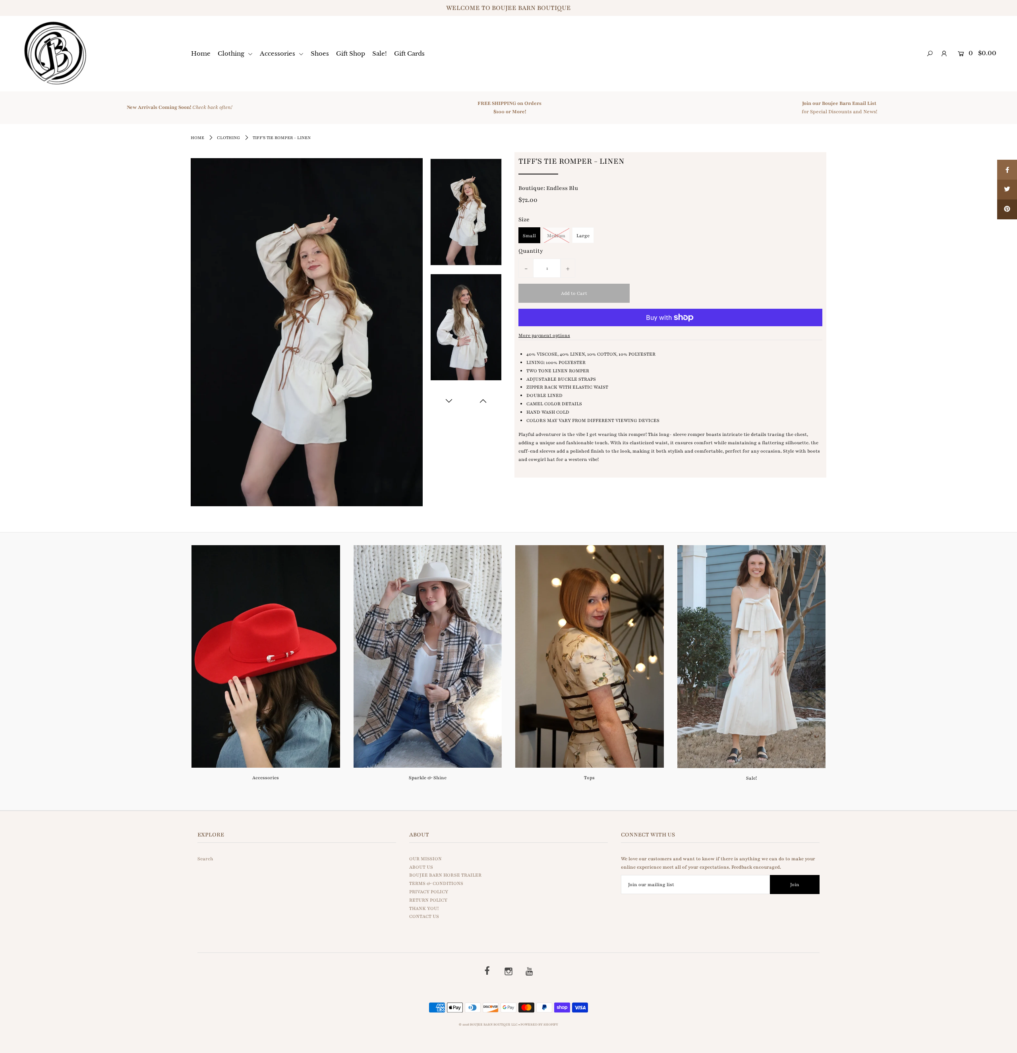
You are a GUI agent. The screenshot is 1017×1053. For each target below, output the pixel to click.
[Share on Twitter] (1007, 189)
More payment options (544, 335)
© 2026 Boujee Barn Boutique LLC (488, 1024)
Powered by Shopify (539, 1024)
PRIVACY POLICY (428, 891)
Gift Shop (350, 53)
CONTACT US (424, 916)
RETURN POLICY (428, 900)
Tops (589, 777)
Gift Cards (409, 53)
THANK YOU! (424, 908)
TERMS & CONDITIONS (436, 883)
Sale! (379, 53)
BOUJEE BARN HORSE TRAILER (445, 875)
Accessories (278, 53)
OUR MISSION (425, 859)
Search (205, 859)
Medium (556, 235)
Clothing (232, 53)
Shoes (320, 53)
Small (529, 235)
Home (201, 53)
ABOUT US (421, 867)
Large (583, 235)
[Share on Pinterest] (1007, 209)
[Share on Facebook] (1007, 170)
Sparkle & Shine (428, 777)
